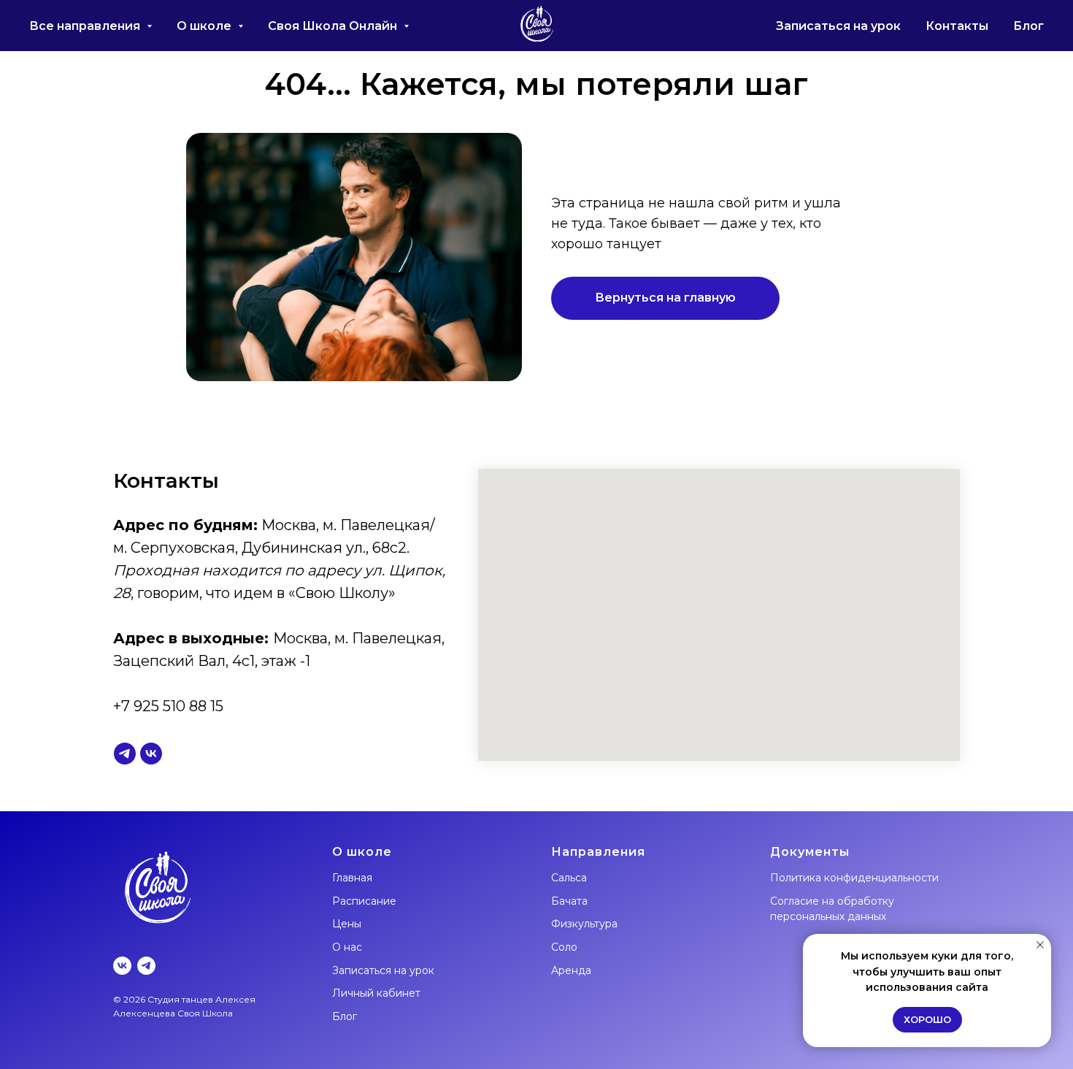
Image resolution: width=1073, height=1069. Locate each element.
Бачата (569, 901)
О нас (347, 947)
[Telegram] (146, 966)
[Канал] (125, 754)
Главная (352, 877)
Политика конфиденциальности (854, 877)
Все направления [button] (86, 26)
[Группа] (151, 754)
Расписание (364, 901)
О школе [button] (205, 26)
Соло (564, 947)
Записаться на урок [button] (838, 26)
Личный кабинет (376, 993)
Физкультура (584, 923)
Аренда (571, 970)
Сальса (569, 877)
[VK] (122, 966)
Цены (346, 923)
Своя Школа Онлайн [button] (334, 26)
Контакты (957, 26)
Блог (1028, 26)
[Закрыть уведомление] (1040, 945)
